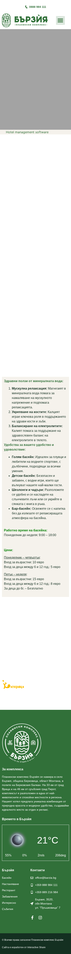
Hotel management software (27, 132)
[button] (60, 20)
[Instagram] (40, 918)
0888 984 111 (37, 6)
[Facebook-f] (32, 918)
